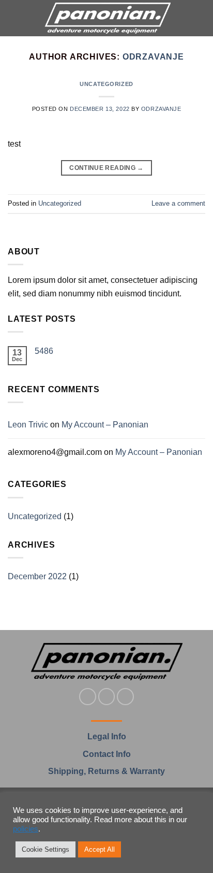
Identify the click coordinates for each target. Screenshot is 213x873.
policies (25, 829)
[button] (14, 18)
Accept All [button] (99, 849)
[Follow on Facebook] (87, 696)
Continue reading (106, 167)
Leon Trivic (28, 424)
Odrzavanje (153, 56)
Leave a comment (178, 203)
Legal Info (106, 736)
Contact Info (107, 754)
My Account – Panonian (105, 424)
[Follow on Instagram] (106, 696)
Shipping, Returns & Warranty (106, 771)
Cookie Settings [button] (45, 849)
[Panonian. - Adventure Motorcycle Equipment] (107, 18)
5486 (44, 351)
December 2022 (37, 576)
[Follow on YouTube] (125, 696)
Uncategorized (106, 84)
